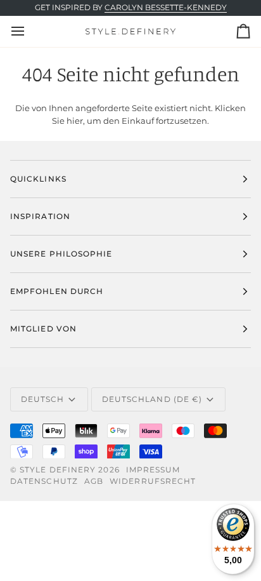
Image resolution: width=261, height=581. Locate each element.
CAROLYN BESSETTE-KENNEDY (166, 7)
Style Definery (58, 469)
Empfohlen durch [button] (56, 291)
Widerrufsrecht (153, 481)
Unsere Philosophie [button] (61, 253)
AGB (93, 481)
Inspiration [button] (40, 216)
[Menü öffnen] (29, 31)
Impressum (153, 469)
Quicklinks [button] (38, 179)
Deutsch (43, 399)
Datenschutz (44, 481)
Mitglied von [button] (43, 328)
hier (75, 121)
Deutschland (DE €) (152, 399)
